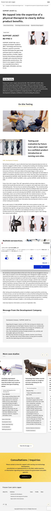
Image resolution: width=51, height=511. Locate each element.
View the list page (24, 446)
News (42, 491)
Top (3, 5)
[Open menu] (48, 2)
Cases (31, 491)
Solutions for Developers (16, 494)
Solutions (12, 491)
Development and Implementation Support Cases (14, 5)
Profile (36, 491)
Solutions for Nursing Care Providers (19, 496)
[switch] (19, 258)
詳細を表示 (44, 262)
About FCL (5, 491)
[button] (42, 354)
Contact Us (25, 476)
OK (41, 266)
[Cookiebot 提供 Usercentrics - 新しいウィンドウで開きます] (44, 243)
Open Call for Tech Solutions (17, 498)
